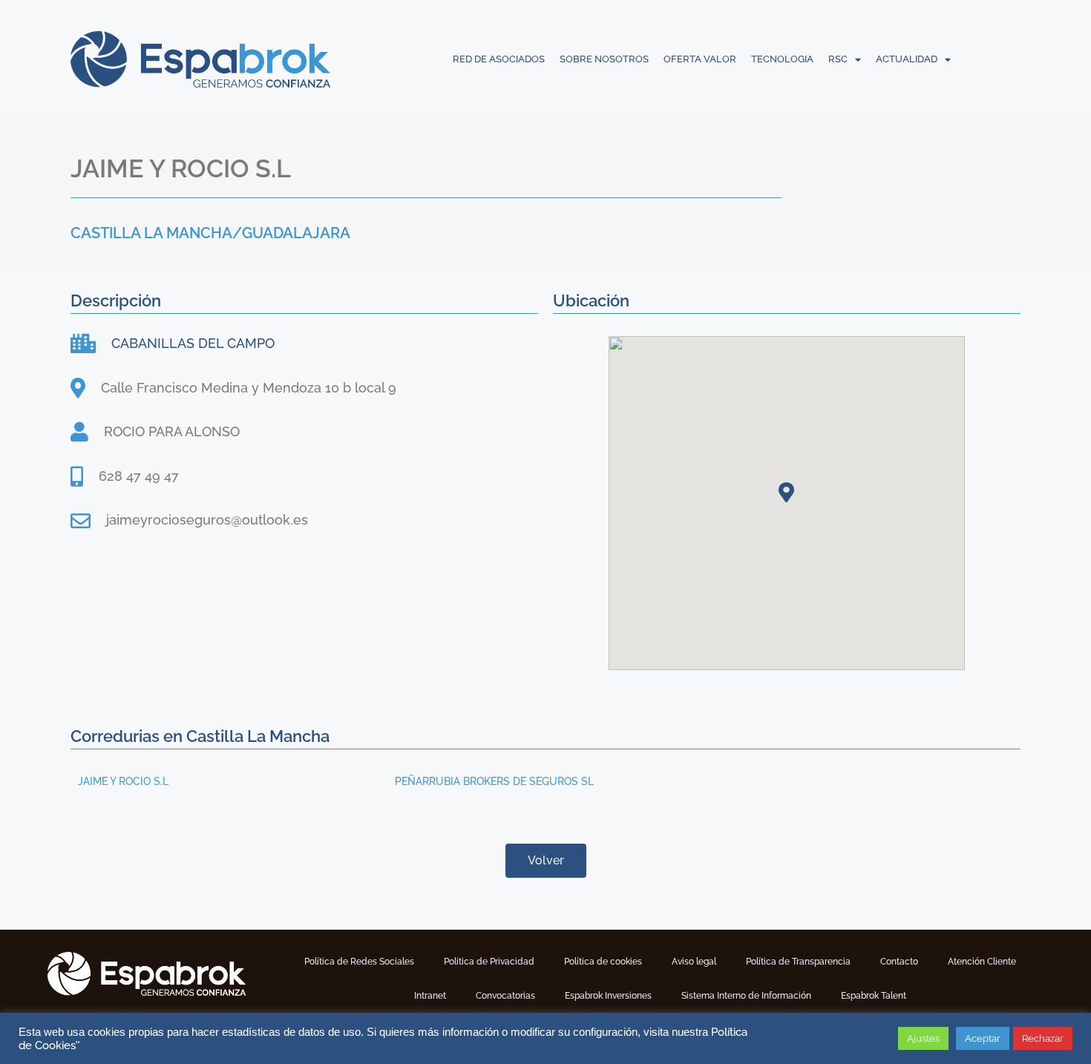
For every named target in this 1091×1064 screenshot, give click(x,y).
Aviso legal (694, 961)
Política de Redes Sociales (359, 961)
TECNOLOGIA (782, 59)
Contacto (899, 961)
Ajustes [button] (923, 1038)
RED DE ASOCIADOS (499, 59)
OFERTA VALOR (700, 59)
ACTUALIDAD (906, 59)
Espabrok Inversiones (608, 996)
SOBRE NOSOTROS (604, 59)
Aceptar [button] (982, 1038)
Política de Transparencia (798, 961)
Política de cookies (603, 961)
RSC (838, 59)
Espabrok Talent (873, 996)
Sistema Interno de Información (746, 996)
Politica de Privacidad (489, 961)
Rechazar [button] (1043, 1038)
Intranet (430, 996)
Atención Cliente (982, 961)
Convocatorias (505, 996)
